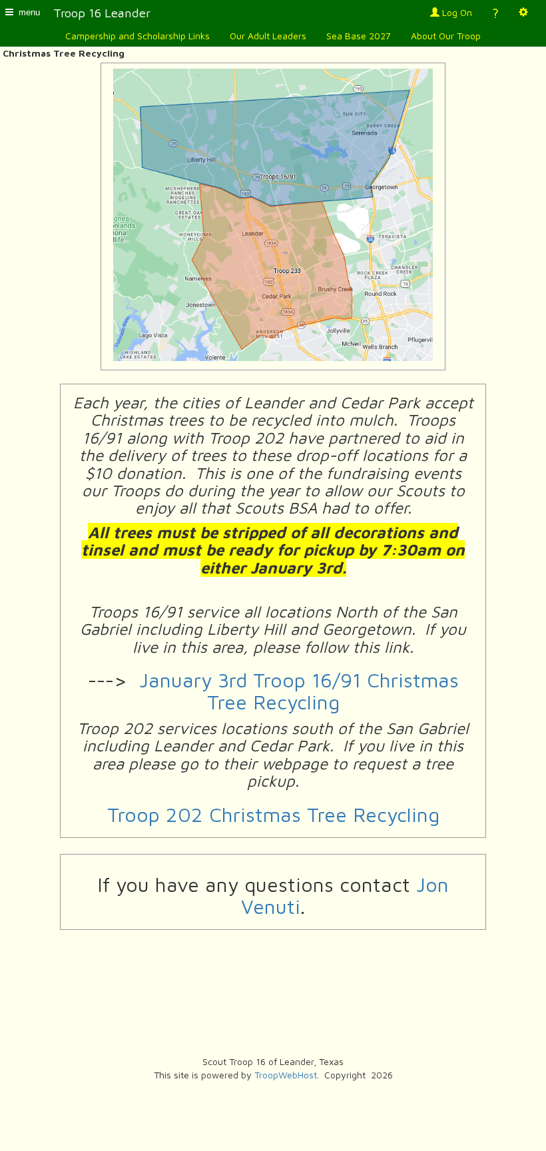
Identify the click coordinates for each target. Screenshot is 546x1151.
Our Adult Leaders (268, 35)
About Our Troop (446, 35)
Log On (455, 12)
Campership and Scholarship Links (137, 35)
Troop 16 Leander (101, 12)
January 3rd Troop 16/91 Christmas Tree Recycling (299, 690)
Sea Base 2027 (358, 35)
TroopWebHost (285, 1074)
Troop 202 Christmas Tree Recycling (273, 814)
